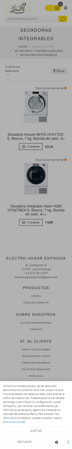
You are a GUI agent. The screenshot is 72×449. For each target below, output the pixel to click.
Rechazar (24, 442)
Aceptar (36, 431)
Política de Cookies (14, 422)
